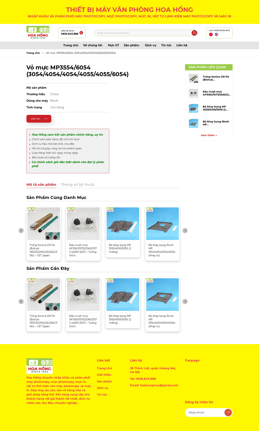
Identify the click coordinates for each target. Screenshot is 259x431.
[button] (21, 230)
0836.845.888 (69, 33)
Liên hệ (181, 45)
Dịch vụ (150, 45)
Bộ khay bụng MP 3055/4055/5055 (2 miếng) (120, 248)
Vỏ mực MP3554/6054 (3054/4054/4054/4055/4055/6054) (81, 53)
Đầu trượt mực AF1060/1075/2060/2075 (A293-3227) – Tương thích (83, 250)
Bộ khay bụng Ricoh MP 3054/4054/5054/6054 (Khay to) (162, 250)
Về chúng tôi (92, 45)
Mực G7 (113, 45)
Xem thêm (208, 135)
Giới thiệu (104, 374)
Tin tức (166, 45)
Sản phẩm (131, 45)
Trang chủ (70, 45)
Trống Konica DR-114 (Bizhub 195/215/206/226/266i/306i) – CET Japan (43, 250)
